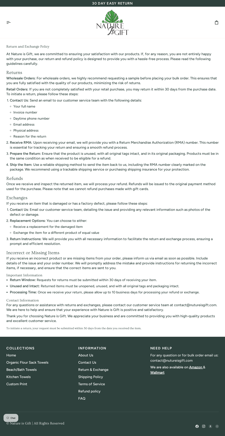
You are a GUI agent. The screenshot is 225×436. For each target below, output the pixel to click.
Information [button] (92, 348)
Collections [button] (20, 348)
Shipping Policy (90, 377)
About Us (85, 355)
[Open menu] (11, 22)
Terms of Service (91, 384)
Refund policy (89, 391)
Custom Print (16, 384)
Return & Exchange (93, 369)
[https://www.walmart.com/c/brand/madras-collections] (217, 423)
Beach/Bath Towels (21, 369)
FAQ (81, 398)
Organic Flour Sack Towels (27, 362)
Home (11, 355)
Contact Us (87, 362)
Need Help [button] (161, 348)
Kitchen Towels (18, 377)
